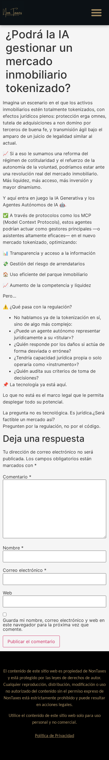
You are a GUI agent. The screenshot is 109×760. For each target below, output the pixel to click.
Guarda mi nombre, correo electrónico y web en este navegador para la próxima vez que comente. (54, 624)
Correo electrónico (24, 570)
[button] (96, 12)
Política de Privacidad (54, 736)
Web (7, 593)
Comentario (17, 477)
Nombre (13, 548)
